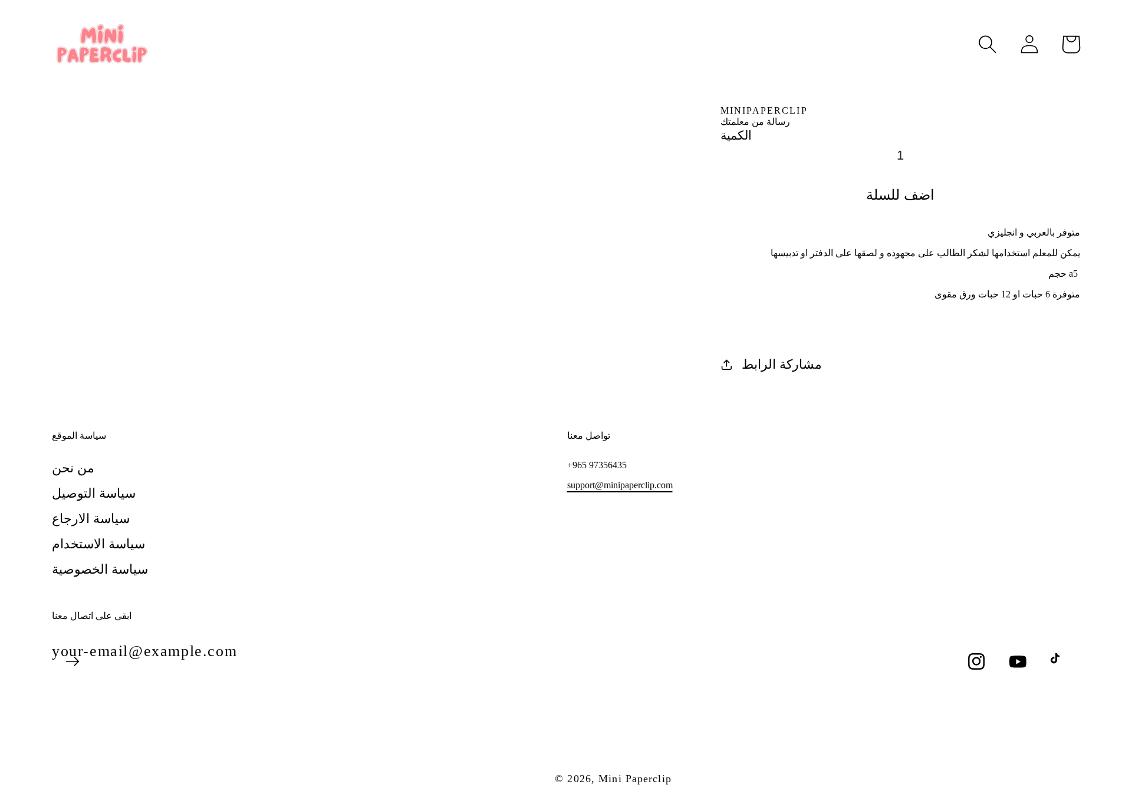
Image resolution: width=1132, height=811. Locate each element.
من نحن (73, 468)
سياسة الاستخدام (98, 544)
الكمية (736, 135)
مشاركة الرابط (782, 364)
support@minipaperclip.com (620, 485)
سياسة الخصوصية (100, 569)
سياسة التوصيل (94, 493)
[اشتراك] (72, 661)
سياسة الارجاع (91, 518)
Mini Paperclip (635, 778)
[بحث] (987, 44)
